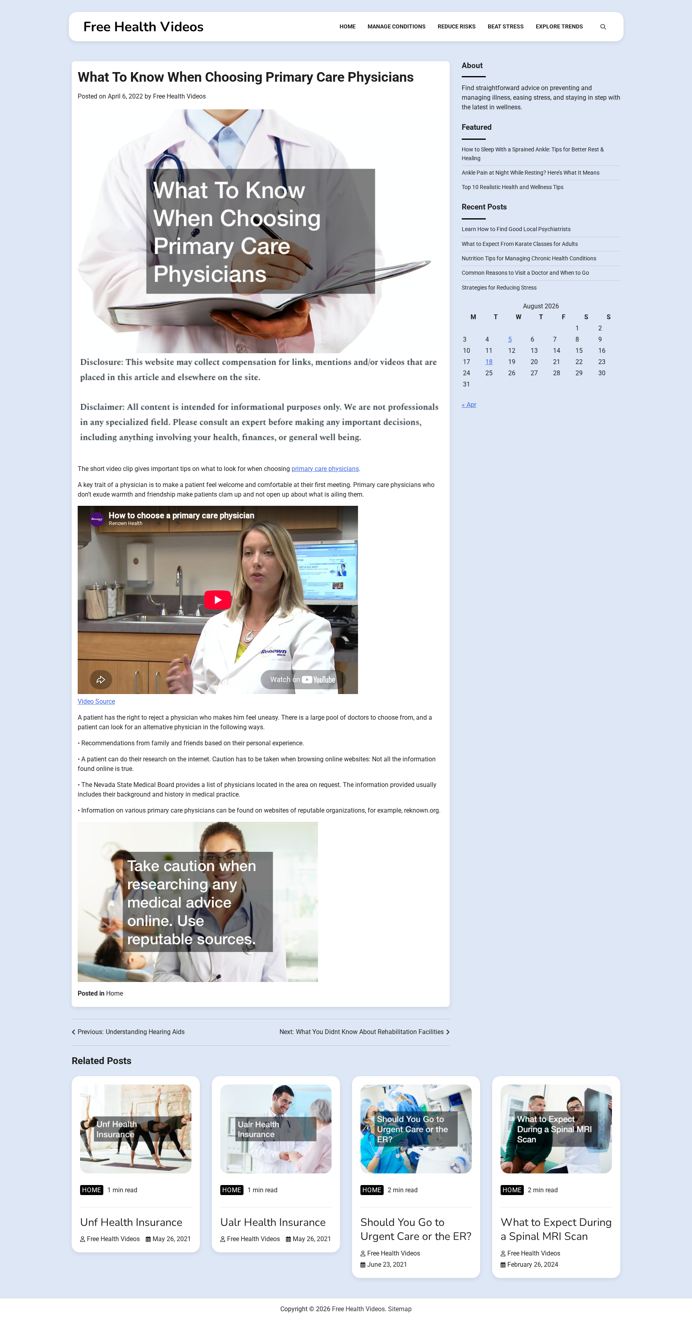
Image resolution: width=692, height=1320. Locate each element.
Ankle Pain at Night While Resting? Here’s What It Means (530, 172)
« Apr (469, 404)
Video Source (96, 701)
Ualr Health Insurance (273, 1222)
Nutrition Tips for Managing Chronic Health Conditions (529, 258)
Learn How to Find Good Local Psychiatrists (516, 229)
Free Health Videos (143, 27)
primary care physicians (325, 469)
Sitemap (400, 1309)
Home (348, 26)
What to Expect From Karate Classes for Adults (520, 244)
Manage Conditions (397, 26)
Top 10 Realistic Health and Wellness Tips (512, 187)
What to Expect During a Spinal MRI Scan (556, 1229)
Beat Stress (506, 26)
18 (489, 362)
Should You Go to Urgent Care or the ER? (415, 1229)
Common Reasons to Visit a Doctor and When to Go (525, 273)
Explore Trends (559, 26)
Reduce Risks (457, 26)
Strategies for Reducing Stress (499, 287)
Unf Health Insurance (131, 1222)
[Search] (603, 27)
